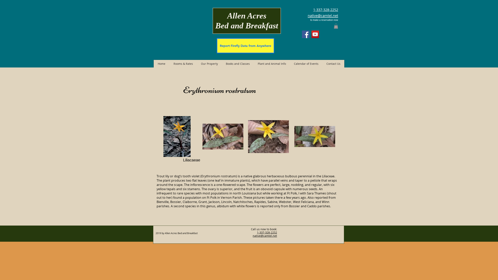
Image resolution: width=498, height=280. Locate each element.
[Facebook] (305, 34)
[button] (336, 26)
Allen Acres (246, 15)
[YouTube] (315, 34)
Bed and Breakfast (246, 25)
